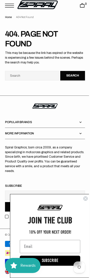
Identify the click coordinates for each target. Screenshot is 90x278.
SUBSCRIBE (46, 260)
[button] (10, 6)
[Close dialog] (81, 198)
